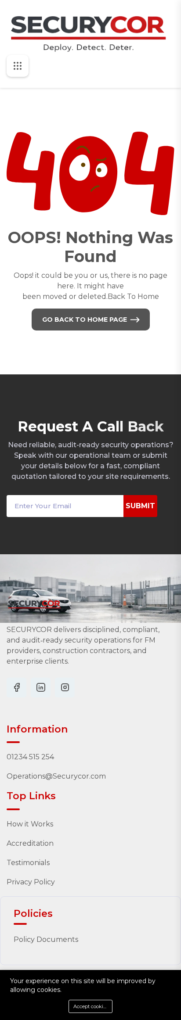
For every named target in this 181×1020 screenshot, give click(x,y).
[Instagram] (41, 687)
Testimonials (28, 862)
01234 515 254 (30, 757)
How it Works (30, 824)
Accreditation (30, 843)
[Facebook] (16, 687)
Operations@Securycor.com (56, 776)
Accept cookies (90, 1006)
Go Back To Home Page (84, 319)
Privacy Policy (31, 882)
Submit (140, 506)
